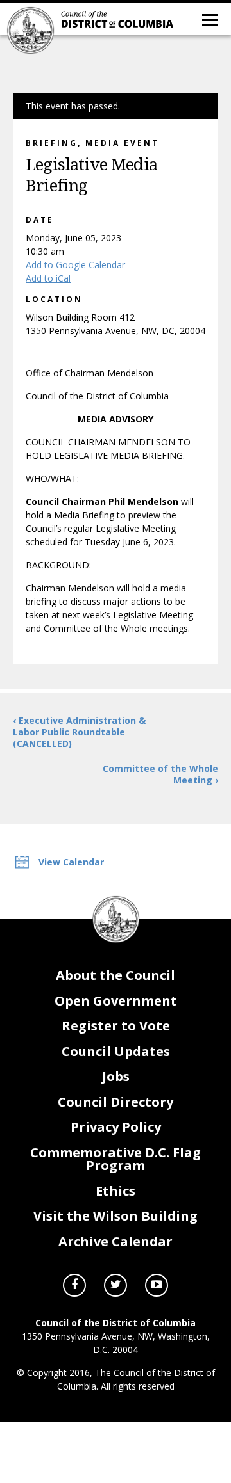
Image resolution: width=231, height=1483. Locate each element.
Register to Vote (116, 1025)
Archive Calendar (115, 1241)
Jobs (116, 1076)
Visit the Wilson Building (115, 1215)
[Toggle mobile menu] (209, 19)
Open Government (116, 1000)
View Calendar (71, 862)
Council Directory (115, 1101)
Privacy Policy (116, 1126)
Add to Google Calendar (75, 265)
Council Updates (116, 1051)
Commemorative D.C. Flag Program (115, 1159)
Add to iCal (48, 278)
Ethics (115, 1190)
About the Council (115, 975)
